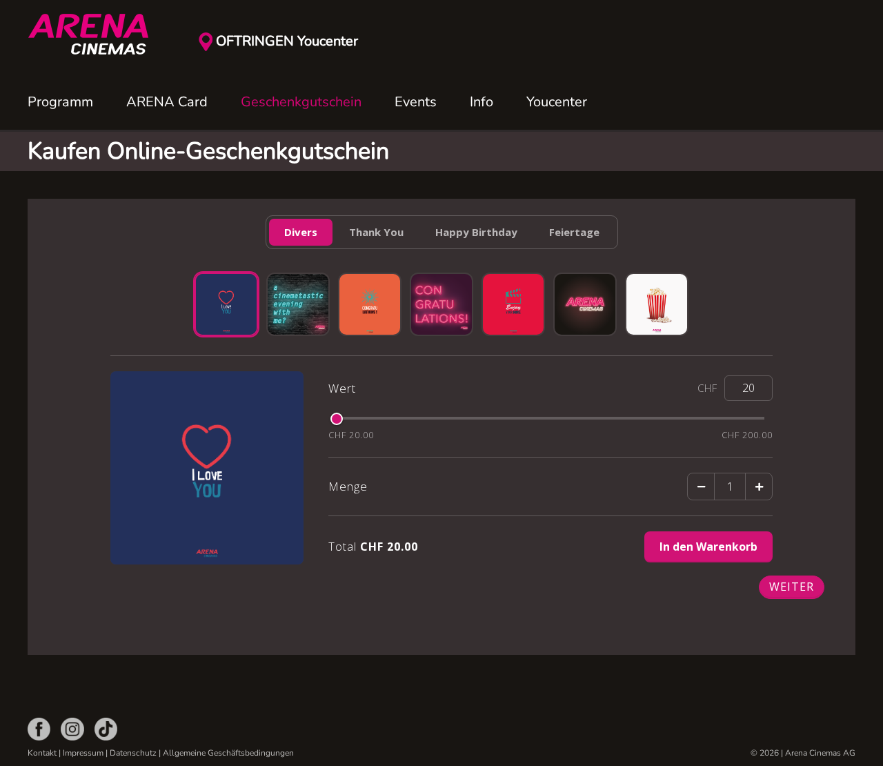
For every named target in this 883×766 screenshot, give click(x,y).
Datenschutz (133, 752)
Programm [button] (60, 101)
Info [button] (481, 101)
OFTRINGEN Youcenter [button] (287, 41)
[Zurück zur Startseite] (97, 34)
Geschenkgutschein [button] (301, 101)
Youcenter (556, 101)
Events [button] (416, 101)
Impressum (83, 752)
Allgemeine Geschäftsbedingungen (228, 752)
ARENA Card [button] (167, 101)
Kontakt (42, 752)
